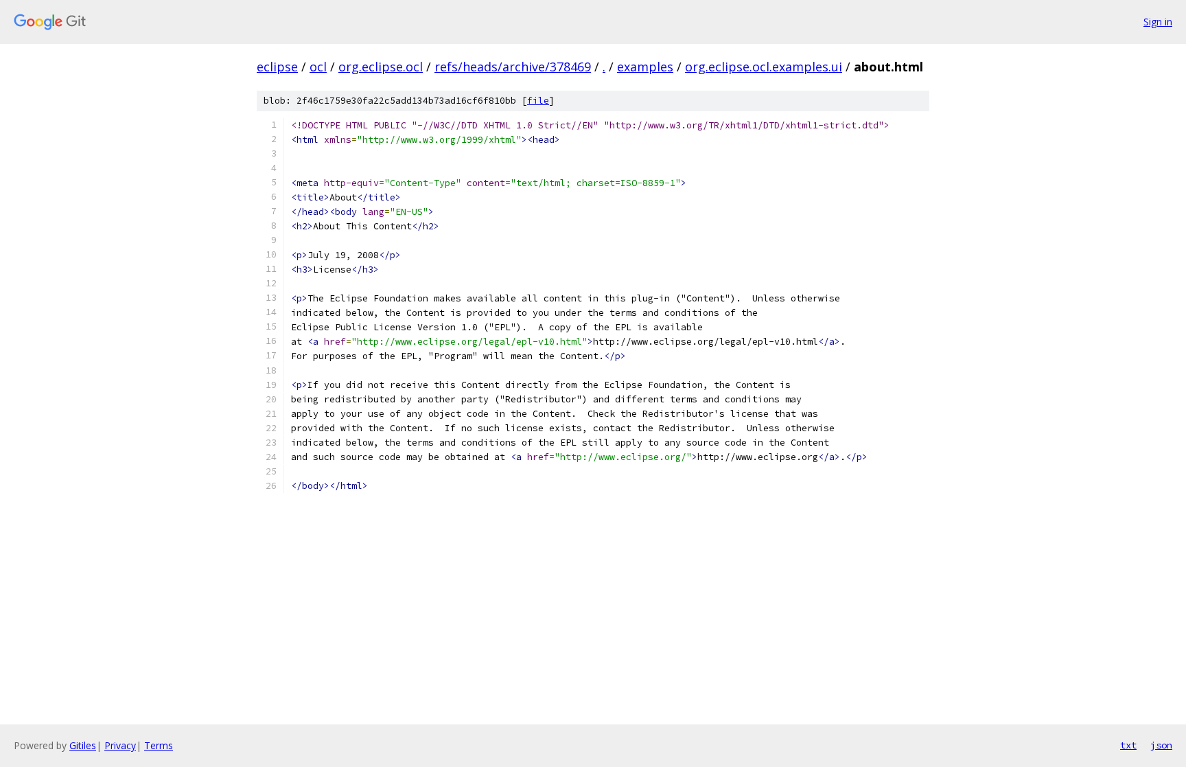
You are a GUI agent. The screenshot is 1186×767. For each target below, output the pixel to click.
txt (1128, 745)
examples (645, 66)
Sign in (1157, 21)
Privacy (120, 745)
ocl (318, 66)
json (1161, 745)
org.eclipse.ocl (380, 66)
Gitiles (82, 745)
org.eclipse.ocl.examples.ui (763, 66)
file (538, 100)
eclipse (277, 66)
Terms (158, 745)
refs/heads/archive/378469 (512, 66)
